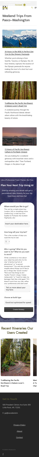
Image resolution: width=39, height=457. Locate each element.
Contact (19, 437)
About (19, 431)
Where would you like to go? (16, 206)
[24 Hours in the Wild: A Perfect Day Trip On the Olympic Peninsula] (19, 39)
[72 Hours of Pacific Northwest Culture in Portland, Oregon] (19, 136)
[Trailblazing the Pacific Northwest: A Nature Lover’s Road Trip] (19, 90)
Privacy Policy (19, 425)
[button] (36, 8)
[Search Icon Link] (32, 8)
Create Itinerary (18, 309)
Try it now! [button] (18, 5)
